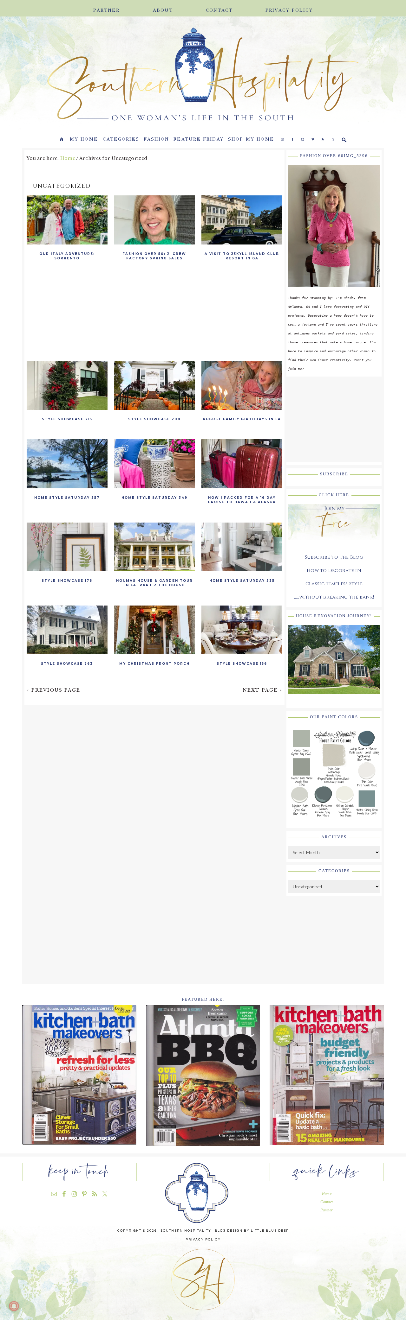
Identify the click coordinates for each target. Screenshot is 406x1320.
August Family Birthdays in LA (242, 419)
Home (326, 1193)
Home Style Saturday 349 (154, 498)
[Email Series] (334, 544)
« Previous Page (53, 690)
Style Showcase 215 (67, 419)
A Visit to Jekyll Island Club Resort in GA (242, 256)
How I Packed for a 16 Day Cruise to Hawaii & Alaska (242, 500)
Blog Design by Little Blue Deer (252, 1230)
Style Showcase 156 (242, 664)
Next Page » (262, 690)
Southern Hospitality (108, 75)
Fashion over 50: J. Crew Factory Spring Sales (154, 256)
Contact (326, 1202)
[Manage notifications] (14, 1306)
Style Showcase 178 (67, 581)
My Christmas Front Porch (154, 664)
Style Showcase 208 (154, 419)
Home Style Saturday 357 (67, 498)
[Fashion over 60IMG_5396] (334, 292)
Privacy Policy (203, 1239)
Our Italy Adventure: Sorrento (67, 256)
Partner (326, 1210)
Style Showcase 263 (67, 664)
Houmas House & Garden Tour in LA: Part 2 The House (154, 583)
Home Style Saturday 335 (242, 581)
